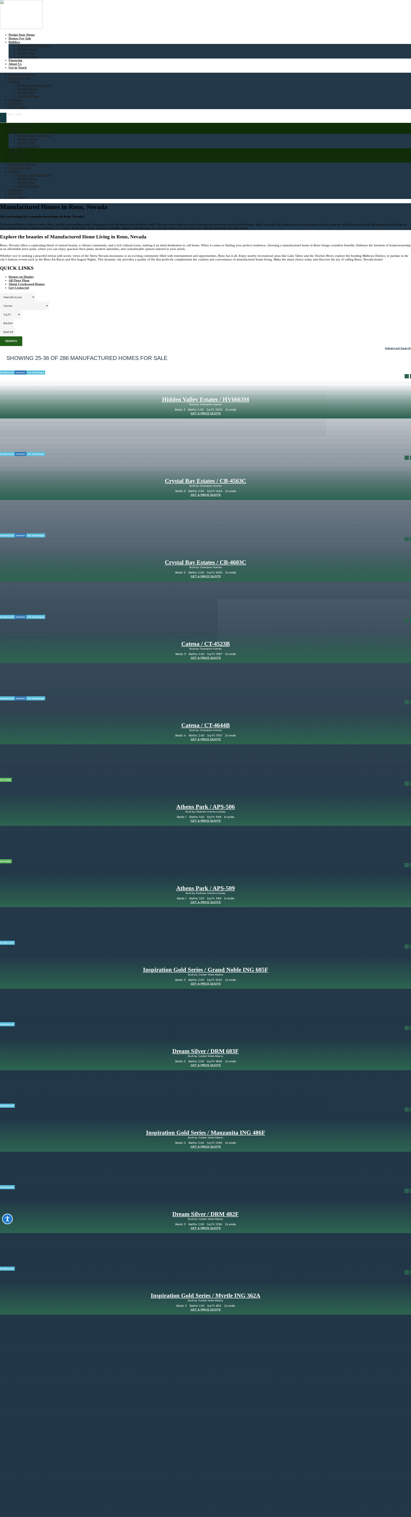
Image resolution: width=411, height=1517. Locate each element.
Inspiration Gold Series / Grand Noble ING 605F (205, 969)
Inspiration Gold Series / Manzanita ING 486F (205, 1132)
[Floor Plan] (407, 376)
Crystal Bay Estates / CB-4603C (205, 562)
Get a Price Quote (206, 413)
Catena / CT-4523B (205, 643)
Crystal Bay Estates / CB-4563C (205, 480)
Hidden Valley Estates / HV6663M (205, 399)
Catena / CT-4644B (205, 725)
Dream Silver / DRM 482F (205, 1214)
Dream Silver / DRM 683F (205, 1051)
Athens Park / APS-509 (205, 888)
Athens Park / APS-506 (205, 806)
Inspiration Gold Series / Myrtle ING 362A (205, 1295)
